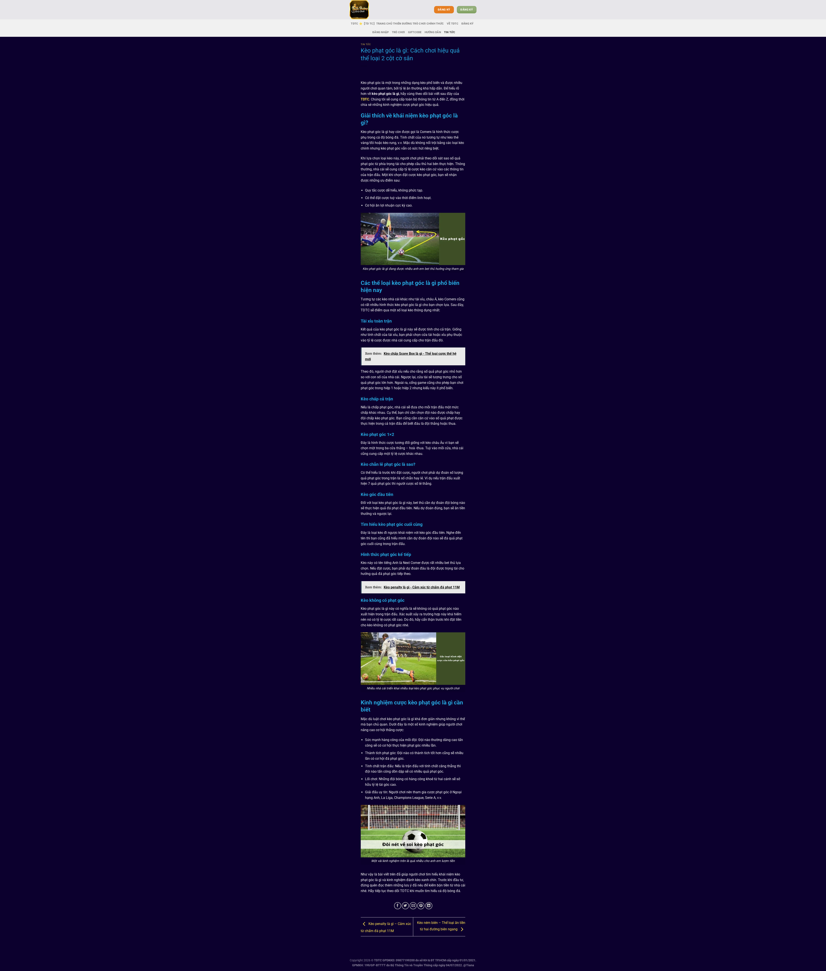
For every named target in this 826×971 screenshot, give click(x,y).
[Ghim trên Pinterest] (420, 905)
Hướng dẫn (433, 32)
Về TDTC (452, 23)
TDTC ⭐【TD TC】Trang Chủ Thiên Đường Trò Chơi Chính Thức (397, 23)
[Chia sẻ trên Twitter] (405, 905)
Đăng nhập (380, 32)
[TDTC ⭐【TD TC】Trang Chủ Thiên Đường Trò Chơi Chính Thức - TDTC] (371, 9)
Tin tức (449, 32)
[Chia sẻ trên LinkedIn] (428, 905)
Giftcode (415, 32)
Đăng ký (467, 23)
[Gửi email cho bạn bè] (413, 905)
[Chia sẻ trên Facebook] (397, 905)
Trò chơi (398, 32)
